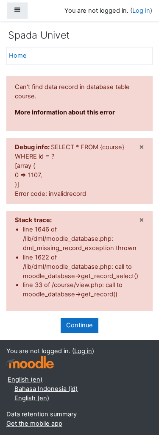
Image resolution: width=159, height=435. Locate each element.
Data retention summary (41, 414)
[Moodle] (30, 362)
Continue (79, 325)
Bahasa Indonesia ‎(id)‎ (46, 389)
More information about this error (65, 112)
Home (18, 55)
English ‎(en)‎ (25, 379)
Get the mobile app (34, 423)
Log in (141, 10)
